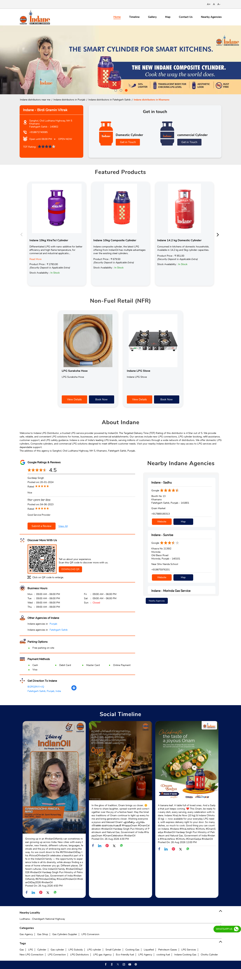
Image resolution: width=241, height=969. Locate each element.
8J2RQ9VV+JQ (36, 686)
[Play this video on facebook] (54, 778)
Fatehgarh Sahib (59, 630)
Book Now (101, 399)
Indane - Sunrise (162, 535)
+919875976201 (160, 569)
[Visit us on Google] (111, 964)
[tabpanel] (120, 59)
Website (161, 521)
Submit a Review (42, 526)
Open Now (65, 139)
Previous (22, 234)
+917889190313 (160, 513)
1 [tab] (115, 90)
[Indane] (35, 17)
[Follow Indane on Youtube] (129, 964)
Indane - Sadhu (161, 483)
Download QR (70, 569)
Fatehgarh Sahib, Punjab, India (44, 691)
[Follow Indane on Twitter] (117, 964)
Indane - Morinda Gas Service (171, 591)
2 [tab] (120, 90)
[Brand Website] (135, 964)
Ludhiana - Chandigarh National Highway (42, 919)
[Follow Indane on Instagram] (123, 964)
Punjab (53, 624)
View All (63, 526)
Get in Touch (128, 142)
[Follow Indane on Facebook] (105, 964)
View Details (74, 399)
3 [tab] (126, 90)
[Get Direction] (74, 690)
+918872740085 (38, 132)
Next (219, 234)
